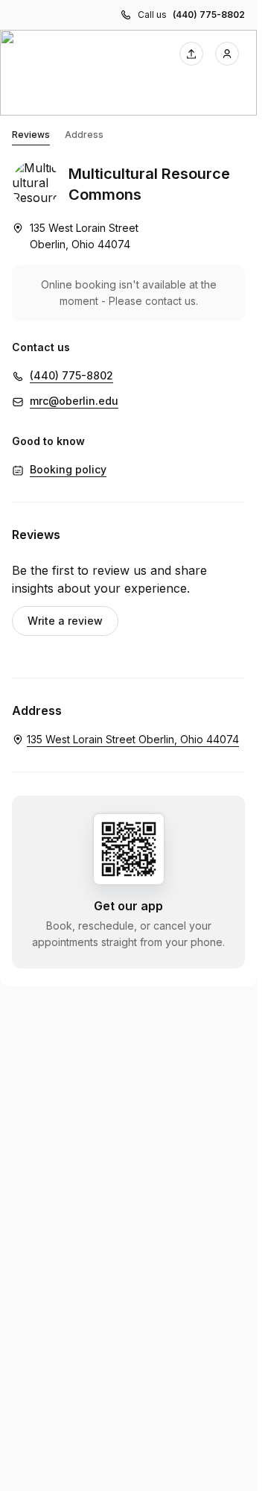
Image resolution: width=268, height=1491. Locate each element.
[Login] (227, 54)
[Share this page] (191, 54)
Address (84, 134)
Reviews (31, 134)
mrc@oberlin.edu (74, 400)
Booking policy (68, 469)
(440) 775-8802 (209, 14)
